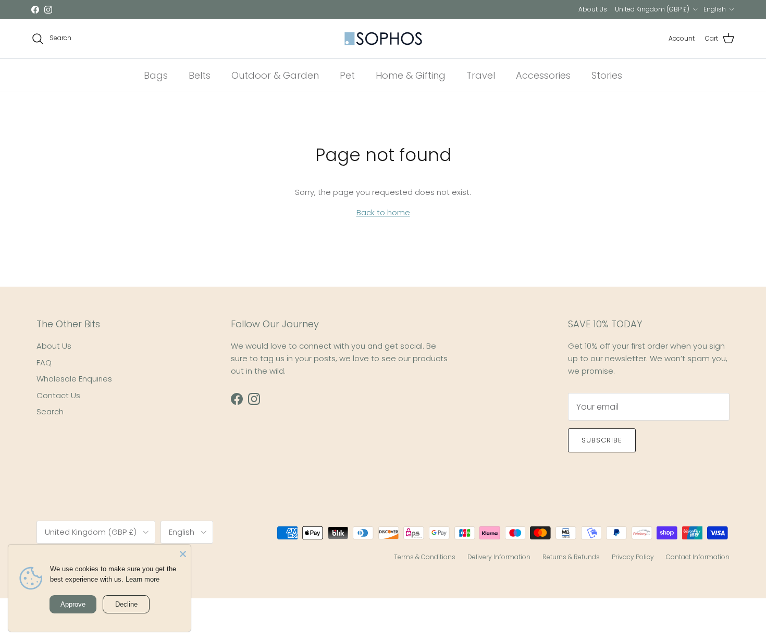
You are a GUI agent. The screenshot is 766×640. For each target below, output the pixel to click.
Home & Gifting (411, 75)
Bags (156, 75)
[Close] (183, 552)
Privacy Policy (633, 556)
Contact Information (698, 556)
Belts (200, 75)
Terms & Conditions (424, 556)
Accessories (543, 75)
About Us (592, 9)
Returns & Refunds (571, 556)
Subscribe (602, 440)
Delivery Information (498, 556)
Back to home (383, 212)
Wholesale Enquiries (74, 378)
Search (50, 411)
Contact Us (58, 395)
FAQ (44, 362)
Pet (347, 75)
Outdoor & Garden (275, 75)
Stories (606, 75)
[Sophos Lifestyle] (383, 38)
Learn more (142, 579)
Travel (480, 75)
